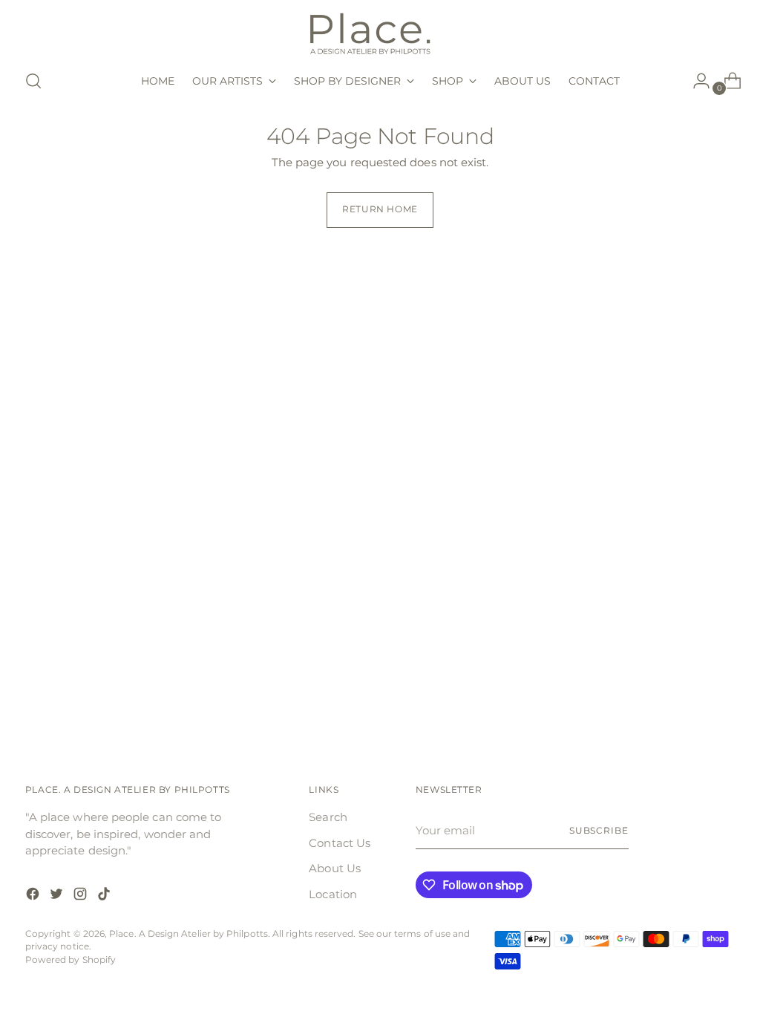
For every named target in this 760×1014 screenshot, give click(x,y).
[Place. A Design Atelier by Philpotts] (380, 32)
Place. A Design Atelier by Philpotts (188, 934)
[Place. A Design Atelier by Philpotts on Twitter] (58, 896)
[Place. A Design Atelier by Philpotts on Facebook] (34, 896)
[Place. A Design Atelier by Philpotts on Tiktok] (105, 896)
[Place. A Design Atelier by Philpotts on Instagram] (82, 896)
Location (333, 894)
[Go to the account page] (695, 81)
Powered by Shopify (70, 960)
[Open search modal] (33, 81)
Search (328, 817)
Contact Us (339, 843)
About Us (335, 868)
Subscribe (599, 830)
